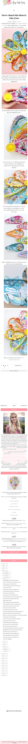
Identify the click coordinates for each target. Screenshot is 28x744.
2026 (3, 563)
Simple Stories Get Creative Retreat (18, 523)
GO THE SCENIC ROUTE (11, 457)
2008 (3, 675)
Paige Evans (17, 539)
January (5, 651)
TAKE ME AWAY (13, 460)
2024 (3, 567)
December (6, 572)
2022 (3, 570)
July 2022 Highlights (7, 639)
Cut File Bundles (14, 515)
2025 (3, 565)
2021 (3, 653)
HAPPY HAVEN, (13, 453)
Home (14, 405)
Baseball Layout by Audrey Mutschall (11, 598)
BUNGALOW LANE (21, 456)
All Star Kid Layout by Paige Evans (10, 626)
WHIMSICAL (13, 459)
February (6, 649)
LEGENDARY (5, 451)
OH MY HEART (7, 460)
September (6, 577)
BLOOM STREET (20, 457)
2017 (3, 660)
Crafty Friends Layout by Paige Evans (11, 589)
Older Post (24, 405)
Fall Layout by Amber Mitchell (9, 607)
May (4, 644)
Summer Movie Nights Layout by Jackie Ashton (13, 628)
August (5, 578)
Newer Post (4, 405)
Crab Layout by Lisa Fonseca (9, 620)
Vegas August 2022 (7, 600)
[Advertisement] (14, 692)
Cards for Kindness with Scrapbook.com (12, 582)
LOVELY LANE (21, 450)
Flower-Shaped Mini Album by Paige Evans (12, 604)
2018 (3, 658)
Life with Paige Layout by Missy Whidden (11, 585)
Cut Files (14, 512)
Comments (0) (18, 365)
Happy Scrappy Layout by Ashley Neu (11, 602)
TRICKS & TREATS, (20, 453)
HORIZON (8, 459)
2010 (3, 672)
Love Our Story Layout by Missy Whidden (12, 618)
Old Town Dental (22, 443)
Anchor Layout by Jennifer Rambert (10, 624)
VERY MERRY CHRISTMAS (12, 450)
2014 (3, 665)
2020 (3, 655)
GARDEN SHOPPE (7, 456)
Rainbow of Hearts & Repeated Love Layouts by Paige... (15, 615)
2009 (3, 673)
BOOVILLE (18, 449)
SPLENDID (13, 456)
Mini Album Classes (14, 506)
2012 (3, 668)
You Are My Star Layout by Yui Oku (10, 609)
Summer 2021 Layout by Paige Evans (11, 637)
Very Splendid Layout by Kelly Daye (10, 622)
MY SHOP (13, 464)
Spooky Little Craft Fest (16, 531)
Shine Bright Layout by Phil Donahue (10, 580)
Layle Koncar (6, 541)
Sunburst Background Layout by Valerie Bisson (13, 611)
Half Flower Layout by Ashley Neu (10, 631)
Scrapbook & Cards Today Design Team (14, 461)
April (4, 646)
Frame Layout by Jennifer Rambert (10, 595)
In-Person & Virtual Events (14, 509)
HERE (19, 25)
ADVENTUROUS (4, 454)
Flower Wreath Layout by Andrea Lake (11, 606)
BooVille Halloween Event (13, 527)
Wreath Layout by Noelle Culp (9, 617)
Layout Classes (14, 503)
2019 (3, 656)
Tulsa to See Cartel (7, 587)
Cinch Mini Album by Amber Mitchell (10, 635)
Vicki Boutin (23, 539)
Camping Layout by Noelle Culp (10, 584)
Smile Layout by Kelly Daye (9, 593)
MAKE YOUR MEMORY (11, 447)
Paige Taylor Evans (7, 741)
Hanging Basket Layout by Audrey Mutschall (12, 629)
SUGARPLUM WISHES (13, 454)
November (6, 573)
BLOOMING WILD (22, 454)
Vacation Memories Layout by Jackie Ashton (12, 596)
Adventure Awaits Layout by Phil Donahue (12, 613)
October (5, 575)
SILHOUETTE (14, 463)
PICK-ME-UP (19, 459)
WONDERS (3, 457)
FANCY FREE (22, 460)
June (4, 642)
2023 (3, 568)
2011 (3, 670)
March (5, 647)
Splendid (12, 162)
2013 (3, 667)
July (4, 641)
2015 (3, 663)
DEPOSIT (24, 520)
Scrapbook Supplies (14, 501)
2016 (3, 661)
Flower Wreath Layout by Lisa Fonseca (11, 591)
